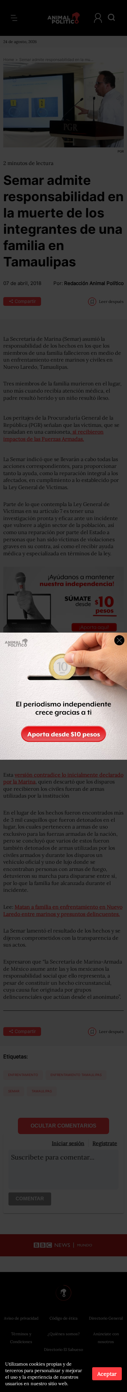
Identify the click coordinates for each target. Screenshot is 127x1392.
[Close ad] (119, 640)
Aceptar (107, 1373)
